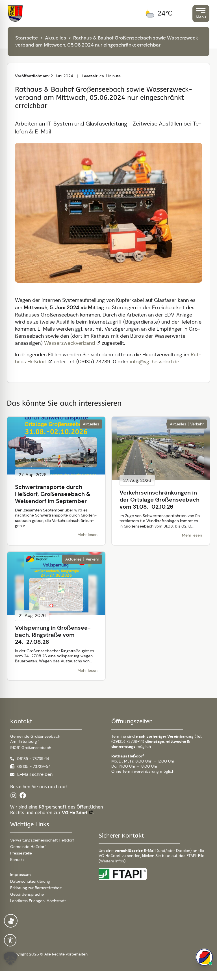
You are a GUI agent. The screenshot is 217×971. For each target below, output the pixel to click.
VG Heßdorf (75, 813)
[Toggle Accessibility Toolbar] (10, 940)
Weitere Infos (112, 861)
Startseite (26, 38)
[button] (11, 958)
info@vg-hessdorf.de (154, 362)
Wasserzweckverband (69, 343)
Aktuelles (55, 38)
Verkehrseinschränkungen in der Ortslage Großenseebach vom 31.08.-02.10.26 (159, 499)
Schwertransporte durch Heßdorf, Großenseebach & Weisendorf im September (52, 494)
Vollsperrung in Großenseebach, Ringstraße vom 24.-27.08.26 (53, 634)
